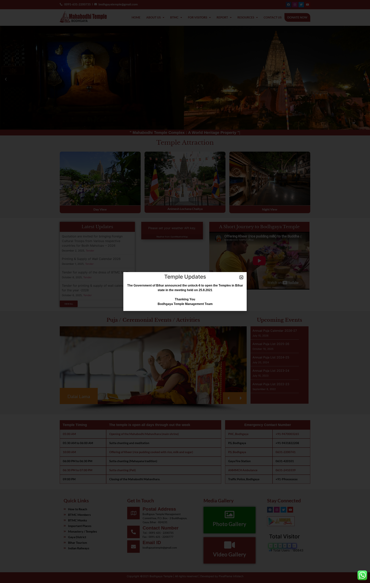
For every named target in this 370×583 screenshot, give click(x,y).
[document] (185, 291)
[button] (241, 277)
